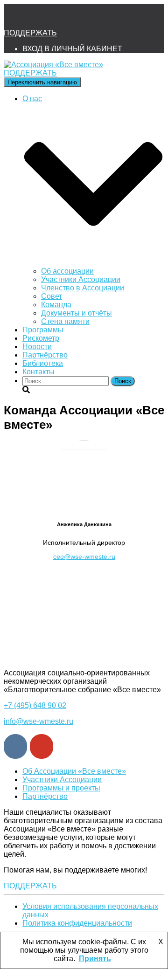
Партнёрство (45, 355)
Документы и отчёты (76, 313)
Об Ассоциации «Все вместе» (74, 771)
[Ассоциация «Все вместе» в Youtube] (90, 16)
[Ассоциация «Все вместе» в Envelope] (15, 16)
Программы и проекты (61, 788)
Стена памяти (65, 321)
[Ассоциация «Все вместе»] (53, 65)
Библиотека (42, 363)
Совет (51, 296)
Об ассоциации (67, 271)
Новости (37, 346)
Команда (56, 305)
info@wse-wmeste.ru (38, 721)
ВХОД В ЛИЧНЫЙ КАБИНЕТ (72, 49)
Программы (42, 330)
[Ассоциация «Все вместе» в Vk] (65, 16)
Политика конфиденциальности (77, 923)
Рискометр (40, 338)
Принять (95, 958)
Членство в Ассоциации (82, 288)
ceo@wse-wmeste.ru (84, 556)
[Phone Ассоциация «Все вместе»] (40, 16)
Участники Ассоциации (80, 279)
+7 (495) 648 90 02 (35, 705)
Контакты (38, 372)
